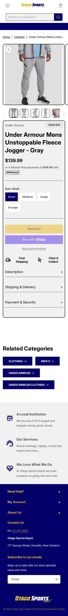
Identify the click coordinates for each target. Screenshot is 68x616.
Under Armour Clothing (27, 384)
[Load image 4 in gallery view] (45, 113)
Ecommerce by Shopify (53, 609)
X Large (14, 209)
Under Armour (19, 373)
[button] (7, 6)
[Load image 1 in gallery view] (13, 113)
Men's (45, 361)
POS (35, 609)
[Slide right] (64, 114)
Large (45, 198)
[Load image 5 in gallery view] (56, 113)
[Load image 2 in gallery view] (24, 113)
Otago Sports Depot (22, 609)
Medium (29, 198)
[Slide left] (4, 114)
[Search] (58, 17)
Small (13, 198)
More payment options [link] (34, 248)
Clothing (19, 36)
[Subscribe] (56, 579)
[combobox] (34, 17)
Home (6, 36)
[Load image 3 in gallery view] (35, 113)
